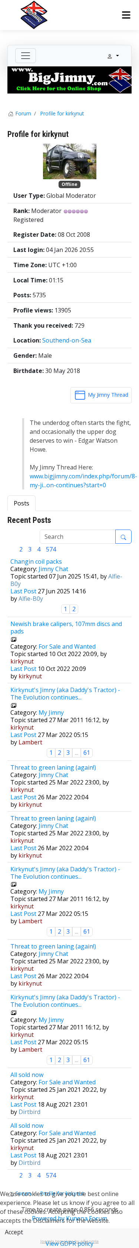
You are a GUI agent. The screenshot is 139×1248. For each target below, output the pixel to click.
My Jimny (51, 712)
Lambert (30, 742)
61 (86, 753)
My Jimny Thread (107, 394)
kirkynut (22, 661)
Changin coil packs (36, 561)
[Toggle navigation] (25, 55)
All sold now (26, 1075)
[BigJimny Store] (69, 79)
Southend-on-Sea (66, 340)
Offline (69, 184)
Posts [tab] (21, 503)
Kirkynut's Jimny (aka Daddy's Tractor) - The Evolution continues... (65, 693)
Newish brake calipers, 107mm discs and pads (66, 627)
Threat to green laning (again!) (53, 767)
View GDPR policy (69, 1243)
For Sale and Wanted (67, 646)
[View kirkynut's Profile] (69, 161)
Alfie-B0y (31, 598)
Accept (14, 1232)
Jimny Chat (53, 569)
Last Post (23, 591)
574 (51, 549)
